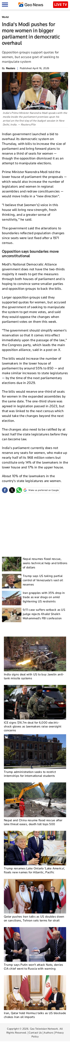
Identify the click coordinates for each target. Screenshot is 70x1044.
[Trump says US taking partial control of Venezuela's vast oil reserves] (11, 581)
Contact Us (35, 1032)
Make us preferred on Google (44, 490)
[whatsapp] (19, 490)
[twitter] (12, 490)
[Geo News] (30, 4)
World (5, 17)
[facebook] (5, 490)
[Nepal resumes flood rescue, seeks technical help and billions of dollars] (11, 564)
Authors (48, 1032)
